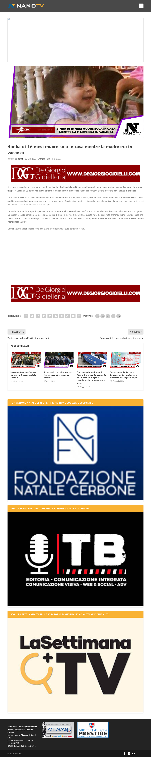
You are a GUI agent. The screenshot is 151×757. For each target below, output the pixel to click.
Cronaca (41, 159)
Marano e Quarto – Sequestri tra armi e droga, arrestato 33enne (24, 375)
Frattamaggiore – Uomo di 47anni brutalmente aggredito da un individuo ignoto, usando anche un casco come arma (91, 377)
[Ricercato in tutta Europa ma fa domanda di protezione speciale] (59, 360)
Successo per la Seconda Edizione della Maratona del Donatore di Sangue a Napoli (124, 375)
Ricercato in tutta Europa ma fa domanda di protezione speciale (58, 375)
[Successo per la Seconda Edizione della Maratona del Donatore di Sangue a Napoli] (125, 360)
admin (20, 159)
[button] (75, 40)
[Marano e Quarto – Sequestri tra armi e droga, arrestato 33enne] (25, 360)
